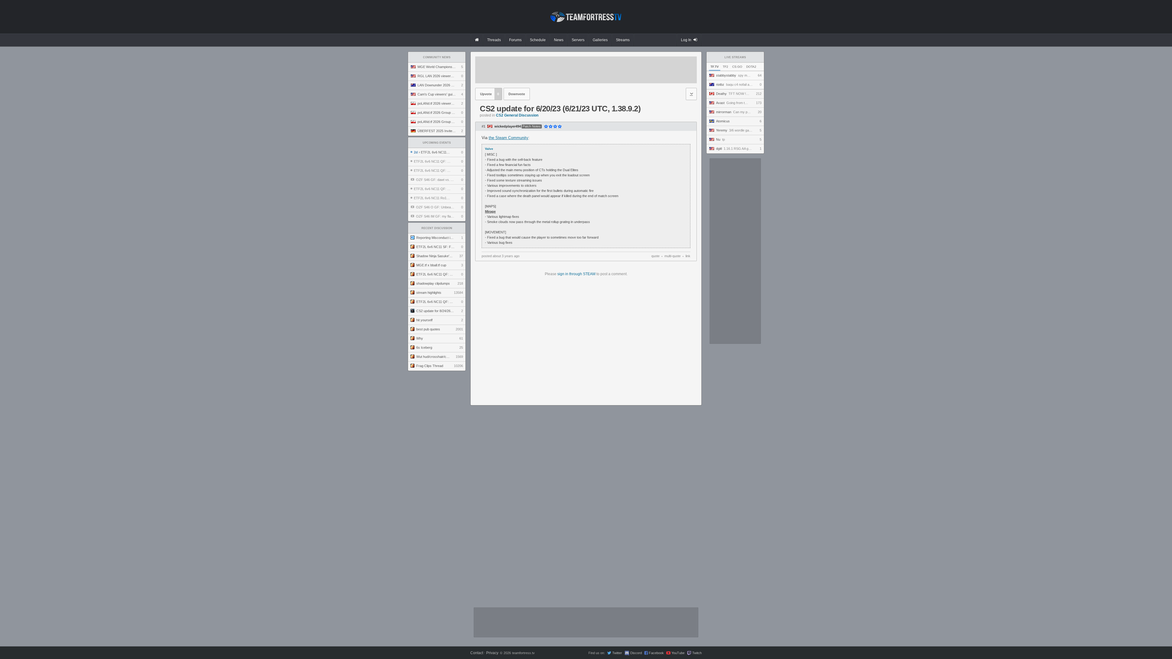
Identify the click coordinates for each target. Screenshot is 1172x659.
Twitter (617, 653)
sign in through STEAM (576, 274)
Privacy (492, 653)
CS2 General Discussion (517, 115)
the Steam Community (508, 137)
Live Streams (735, 57)
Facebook (656, 653)
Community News (436, 57)
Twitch (697, 653)
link (687, 256)
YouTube (678, 653)
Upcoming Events (437, 142)
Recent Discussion (436, 228)
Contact (476, 653)
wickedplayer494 (507, 126)
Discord (636, 653)
